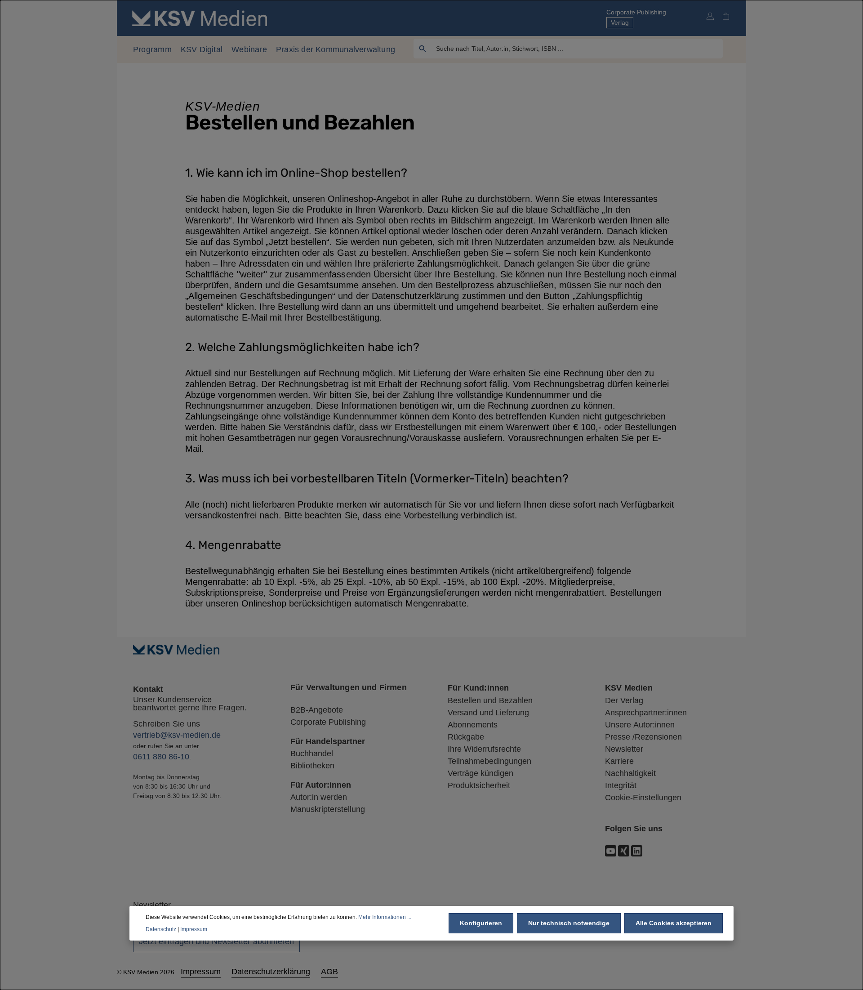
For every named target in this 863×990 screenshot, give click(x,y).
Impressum (201, 971)
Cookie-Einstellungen (643, 797)
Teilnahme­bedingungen (489, 761)
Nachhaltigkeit (630, 773)
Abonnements (473, 724)
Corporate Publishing (636, 12)
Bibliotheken (312, 765)
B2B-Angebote (316, 709)
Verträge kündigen (480, 773)
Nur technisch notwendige (568, 923)
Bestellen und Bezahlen (490, 700)
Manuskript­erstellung (327, 809)
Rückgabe (466, 736)
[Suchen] (423, 48)
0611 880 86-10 (161, 756)
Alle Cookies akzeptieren (674, 923)
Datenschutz (161, 929)
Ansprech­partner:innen (646, 712)
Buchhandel (311, 753)
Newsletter (624, 749)
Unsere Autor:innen (640, 724)
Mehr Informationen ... (384, 917)
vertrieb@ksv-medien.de (177, 735)
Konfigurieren (481, 923)
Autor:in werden (318, 797)
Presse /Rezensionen (643, 736)
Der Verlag (624, 700)
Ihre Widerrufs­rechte (484, 749)
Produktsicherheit (479, 785)
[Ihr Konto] (710, 16)
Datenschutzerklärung (270, 971)
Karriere (619, 761)
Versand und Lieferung (488, 712)
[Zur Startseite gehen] (199, 18)
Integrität (620, 785)
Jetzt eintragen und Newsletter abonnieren (216, 941)
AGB (329, 971)
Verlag (620, 22)
